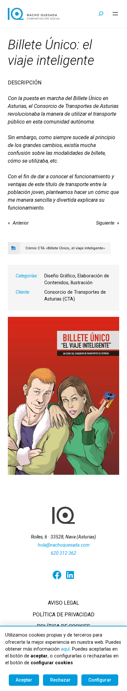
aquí (65, 649)
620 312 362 (63, 553)
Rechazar (60, 680)
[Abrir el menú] (115, 14)
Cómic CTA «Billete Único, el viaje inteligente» (65, 248)
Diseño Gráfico (59, 275)
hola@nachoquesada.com (64, 545)
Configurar (99, 680)
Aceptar (24, 680)
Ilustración (81, 282)
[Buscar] (101, 14)
